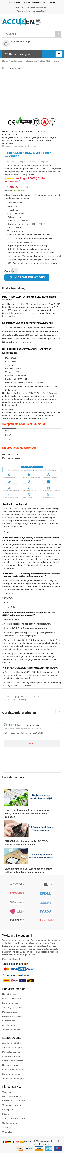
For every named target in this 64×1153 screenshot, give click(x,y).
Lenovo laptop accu (11, 998)
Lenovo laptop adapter (13, 1069)
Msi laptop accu (9, 1012)
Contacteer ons (9, 1123)
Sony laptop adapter (11, 1074)
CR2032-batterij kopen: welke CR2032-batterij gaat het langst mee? (26, 843)
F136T (8, 435)
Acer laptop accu (10, 1025)
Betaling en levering (11, 1096)
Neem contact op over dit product (21, 146)
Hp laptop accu (9, 994)
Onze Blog (7, 1132)
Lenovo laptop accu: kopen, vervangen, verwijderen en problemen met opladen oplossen (26, 813)
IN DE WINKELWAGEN (29, 277)
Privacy (5, 1114)
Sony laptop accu (10, 1003)
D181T (35, 224)
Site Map (6, 1127)
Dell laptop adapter (11, 1052)
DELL (16, 206)
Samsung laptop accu (12, 1007)
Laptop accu (16, 61)
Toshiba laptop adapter (13, 1078)
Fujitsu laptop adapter (12, 1061)
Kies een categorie (20, 54)
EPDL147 (25, 220)
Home (5, 61)
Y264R (42, 224)
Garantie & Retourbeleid (13, 1101)
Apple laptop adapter (12, 1047)
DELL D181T (11, 415)
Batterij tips (7, 1109)
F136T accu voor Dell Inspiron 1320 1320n (24, 733)
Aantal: (8, 271)
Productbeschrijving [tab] (13, 288)
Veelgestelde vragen (11, 1105)
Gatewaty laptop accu (12, 1016)
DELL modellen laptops (36, 304)
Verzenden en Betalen (36, 7)
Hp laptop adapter (10, 1065)
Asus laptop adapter (11, 1056)
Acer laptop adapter (11, 1043)
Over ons (19, 7)
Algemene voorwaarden (13, 1118)
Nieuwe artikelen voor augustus (30, 11)
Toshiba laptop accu (11, 1029)
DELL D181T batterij (49, 61)
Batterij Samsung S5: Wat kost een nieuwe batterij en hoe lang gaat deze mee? (28, 870)
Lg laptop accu (9, 1021)
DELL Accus (31, 61)
